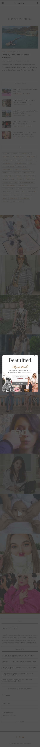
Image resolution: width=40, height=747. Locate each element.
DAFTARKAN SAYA (19, 383)
